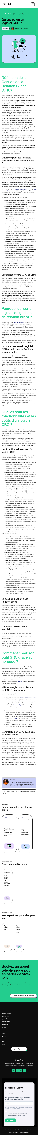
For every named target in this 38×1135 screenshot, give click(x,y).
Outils (3, 1044)
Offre (3, 1033)
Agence (4, 1036)
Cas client (4, 1039)
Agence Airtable (6, 1013)
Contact (7, 1129)
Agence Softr (5, 1024)
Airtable (19, 681)
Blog (9, 14)
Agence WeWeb (6, 1021)
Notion (15, 718)
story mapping (17, 705)
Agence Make (5, 1018)
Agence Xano (5, 1016)
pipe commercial (19, 322)
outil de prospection (21, 189)
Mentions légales (29, 1129)
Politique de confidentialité (16, 1129)
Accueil (4, 14)
